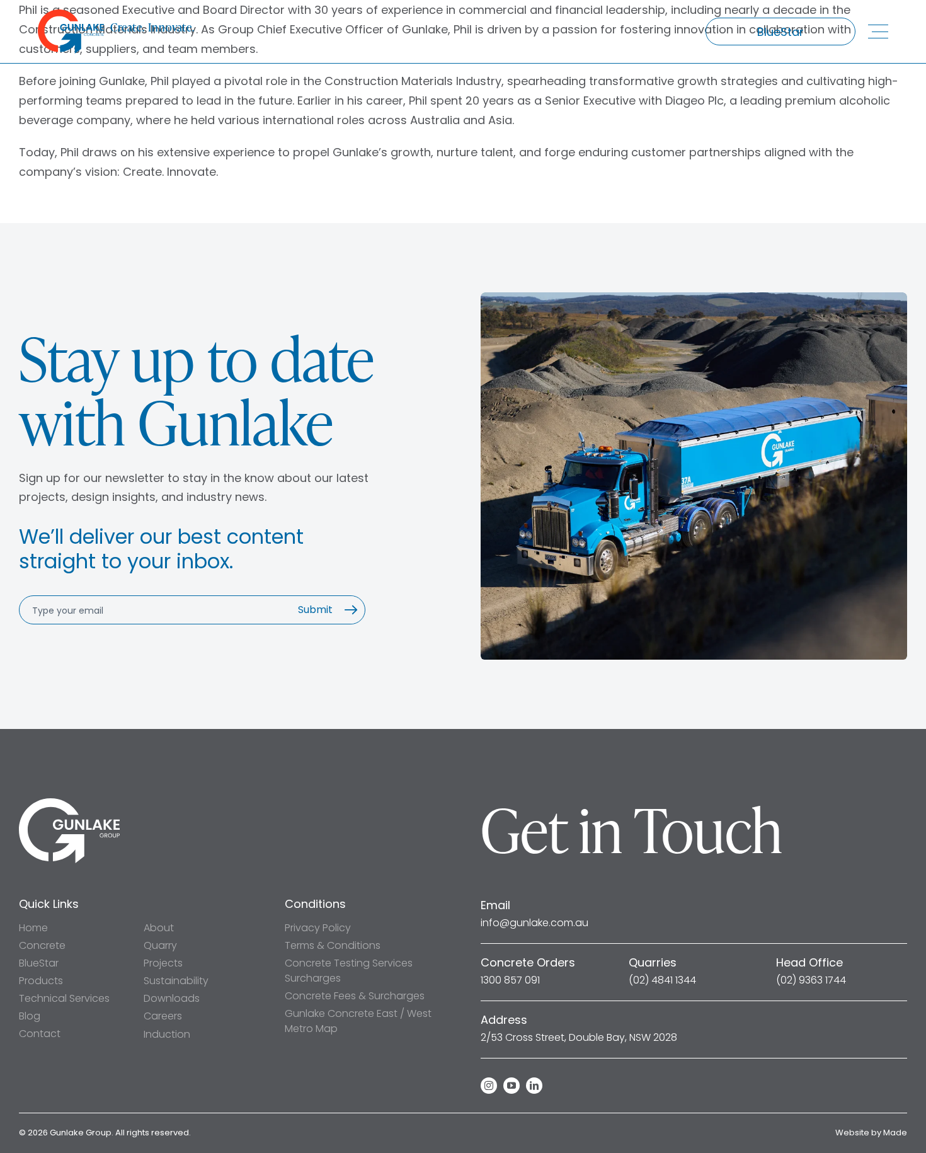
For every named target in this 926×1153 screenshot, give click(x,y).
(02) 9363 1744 (811, 980)
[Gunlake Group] (69, 804)
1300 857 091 (510, 980)
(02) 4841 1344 (662, 980)
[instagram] (489, 1085)
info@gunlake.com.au (534, 923)
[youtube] (511, 1085)
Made (895, 1132)
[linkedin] (534, 1085)
